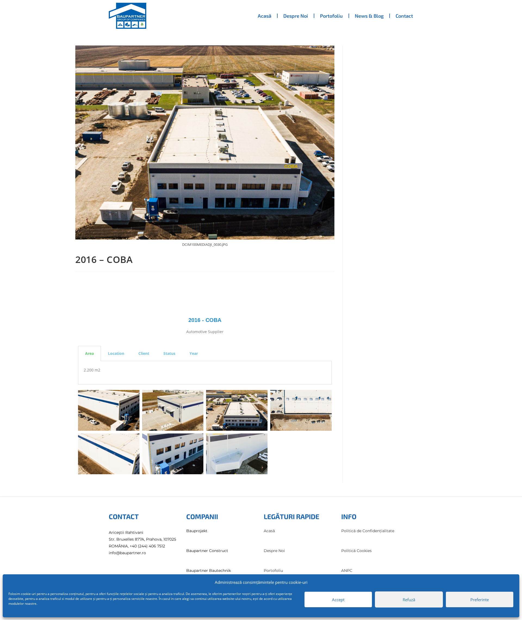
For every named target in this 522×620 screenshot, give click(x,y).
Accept (338, 599)
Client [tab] (143, 353)
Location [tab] (116, 353)
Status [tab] (169, 353)
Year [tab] (193, 353)
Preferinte (479, 599)
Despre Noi (295, 16)
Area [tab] (89, 353)
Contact (404, 16)
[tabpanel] (205, 373)
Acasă (264, 16)
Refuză (409, 599)
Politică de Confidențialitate (367, 530)
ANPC (346, 570)
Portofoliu (331, 16)
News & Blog (369, 16)
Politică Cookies (356, 550)
